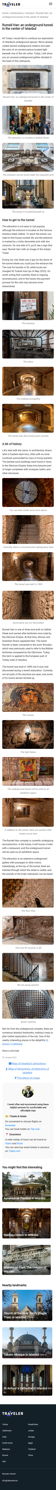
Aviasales (10, 1125)
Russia (5, 1455)
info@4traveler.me (10, 1480)
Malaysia (6, 1449)
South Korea (7, 1443)
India (4, 1437)
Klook (20, 1143)
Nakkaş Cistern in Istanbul (21, 1235)
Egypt (30, 1443)
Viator (8, 1143)
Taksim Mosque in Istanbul (21, 1354)
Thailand (31, 1449)
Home (5, 13)
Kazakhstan (33, 1424)
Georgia (31, 1437)
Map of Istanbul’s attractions (29, 1063)
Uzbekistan (7, 1430)
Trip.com (35, 1129)
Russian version (9, 1474)
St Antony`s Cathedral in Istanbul (25, 1388)
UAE (4, 1461)
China (30, 1455)
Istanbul (30, 13)
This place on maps (28, 1077)
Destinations (17, 13)
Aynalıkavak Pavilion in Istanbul (24, 1198)
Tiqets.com (14, 1151)
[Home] (10, 4)
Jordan (31, 1430)
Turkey (5, 1424)
